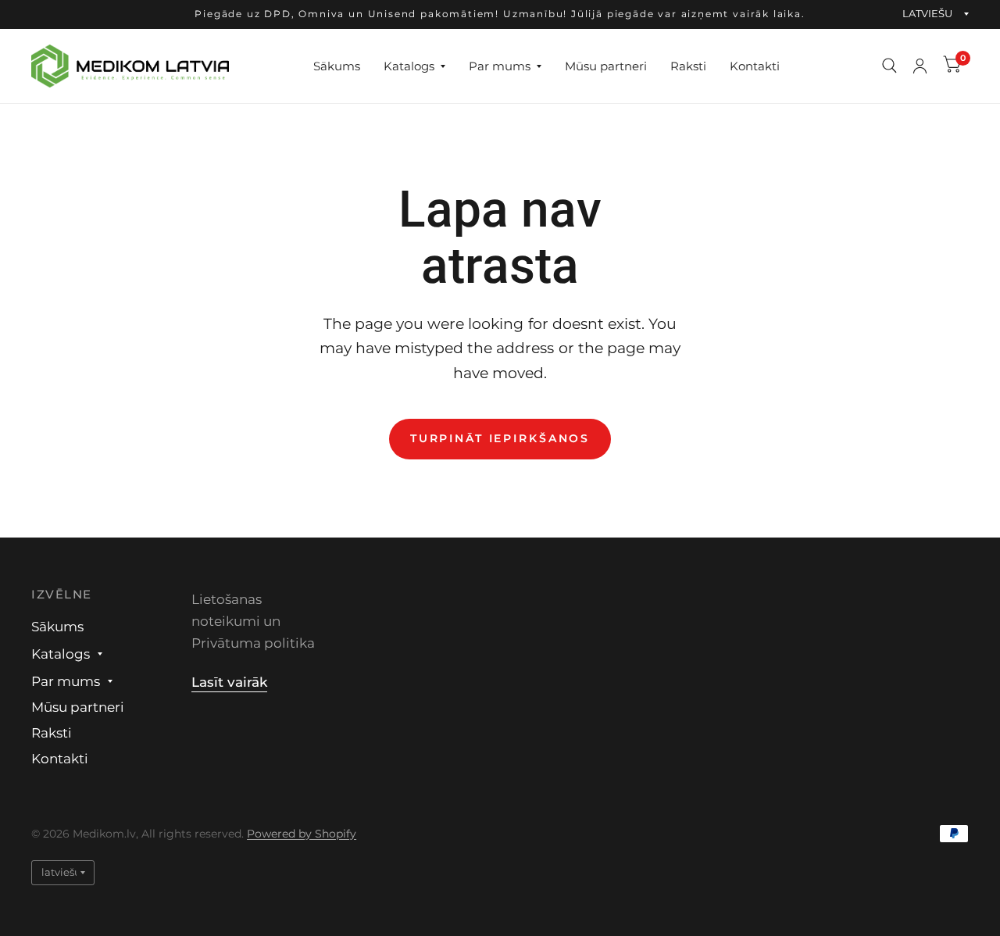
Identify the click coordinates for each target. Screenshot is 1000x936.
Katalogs (409, 65)
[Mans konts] (920, 66)
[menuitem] (337, 66)
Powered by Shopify (301, 834)
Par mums (499, 65)
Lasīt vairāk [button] (229, 682)
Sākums (336, 65)
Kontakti (755, 65)
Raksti (688, 65)
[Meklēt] (889, 66)
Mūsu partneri (606, 65)
